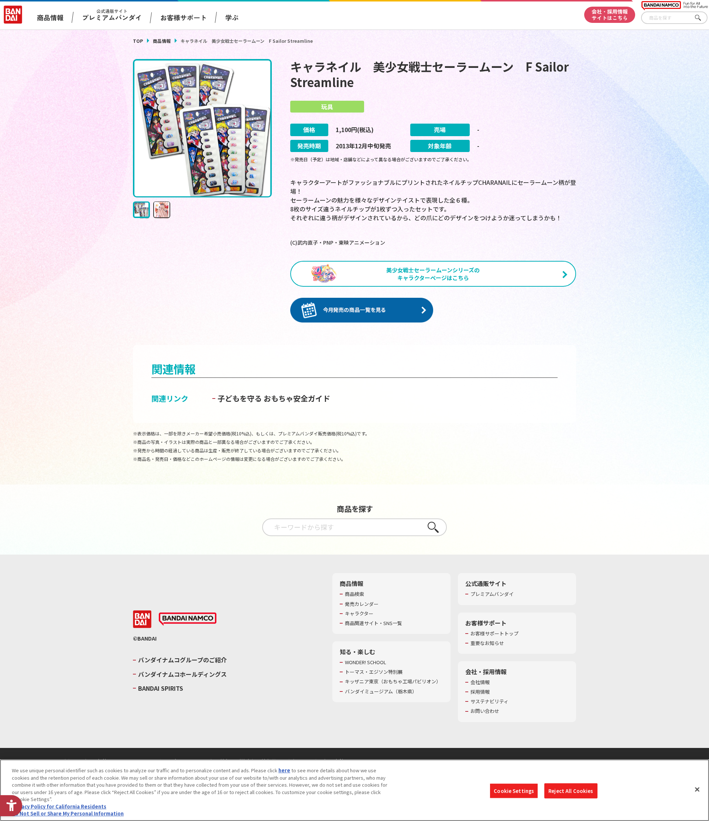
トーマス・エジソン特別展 (374, 672)
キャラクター (359, 613)
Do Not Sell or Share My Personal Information (68, 813)
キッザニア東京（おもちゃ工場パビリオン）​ (393, 681)
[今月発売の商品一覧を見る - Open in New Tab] (361, 310)
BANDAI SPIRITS (160, 688)
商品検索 (354, 594)
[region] (354, 790)
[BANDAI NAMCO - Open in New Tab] (187, 619)
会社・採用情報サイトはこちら (610, 14)
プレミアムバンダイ (492, 594)
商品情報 (162, 41)
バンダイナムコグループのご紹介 (182, 660)
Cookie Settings (514, 790)
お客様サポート (183, 17)
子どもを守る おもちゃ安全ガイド (274, 398)
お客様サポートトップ (494, 633)
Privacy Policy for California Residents (59, 806)
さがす (702, 18)
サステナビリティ (489, 701)
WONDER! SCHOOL (365, 662)
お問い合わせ (484, 711)
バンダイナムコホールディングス (182, 674)
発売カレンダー (362, 604)
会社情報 (480, 682)
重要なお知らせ (487, 643)
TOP (138, 41)
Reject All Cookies (570, 790)
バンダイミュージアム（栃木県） (381, 691)
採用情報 (480, 692)
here (284, 770)
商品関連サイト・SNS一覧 (373, 623)
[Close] (697, 789)
